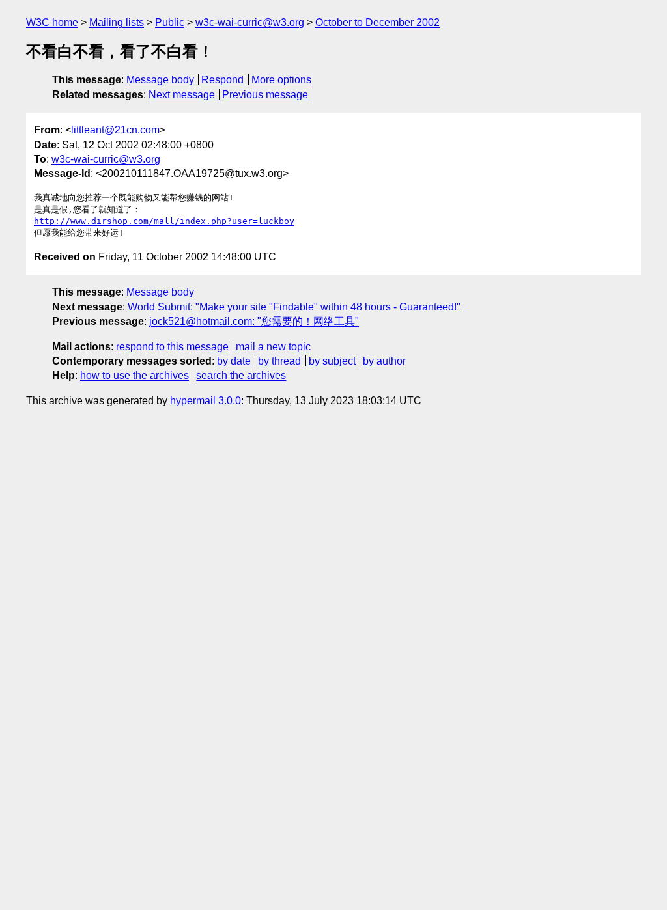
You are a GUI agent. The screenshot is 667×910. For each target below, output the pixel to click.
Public (169, 22)
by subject (332, 360)
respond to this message (172, 346)
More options (281, 79)
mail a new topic (273, 346)
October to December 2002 (377, 22)
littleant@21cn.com (115, 129)
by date (234, 360)
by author (384, 360)
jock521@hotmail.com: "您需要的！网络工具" (254, 321)
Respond (222, 79)
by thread (279, 360)
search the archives (241, 375)
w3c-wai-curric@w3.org (249, 22)
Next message (182, 94)
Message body (160, 79)
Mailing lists (116, 22)
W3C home (52, 22)
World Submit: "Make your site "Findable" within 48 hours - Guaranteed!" (294, 306)
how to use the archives (134, 375)
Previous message (265, 94)
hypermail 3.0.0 (205, 400)
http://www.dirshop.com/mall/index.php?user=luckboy (164, 221)
